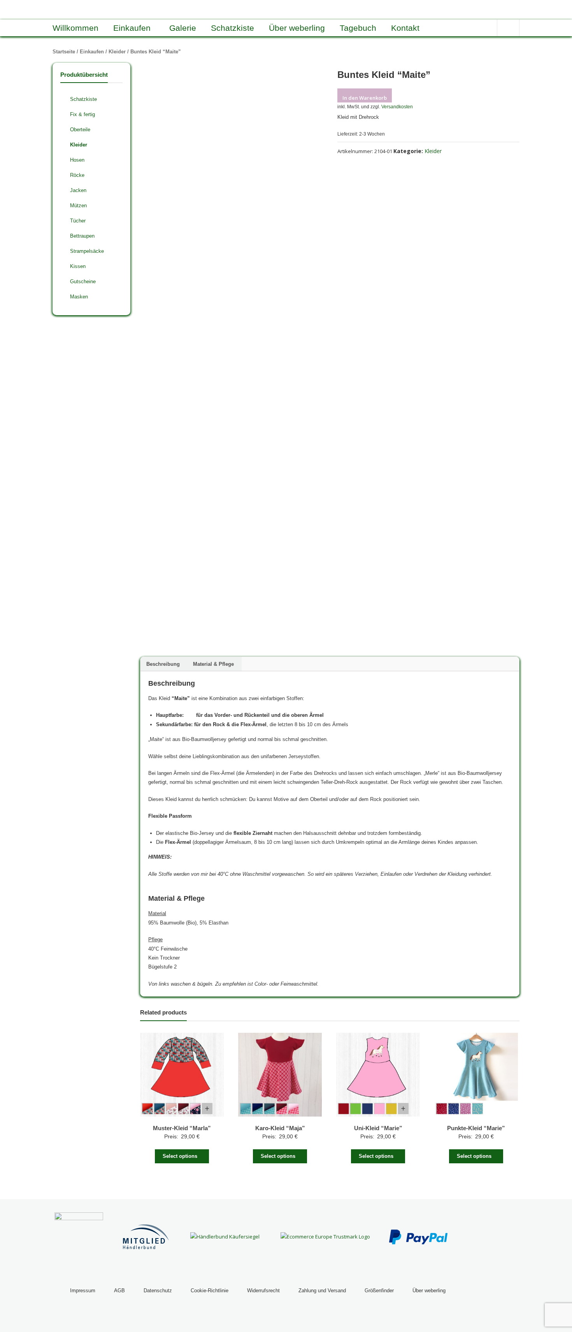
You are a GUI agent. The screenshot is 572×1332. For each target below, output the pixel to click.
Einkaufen (132, 27)
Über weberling (297, 27)
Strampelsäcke (87, 251)
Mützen (78, 205)
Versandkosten (397, 106)
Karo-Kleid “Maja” (280, 1128)
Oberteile (80, 129)
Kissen (78, 266)
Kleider (117, 52)
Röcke (77, 175)
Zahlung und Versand (322, 1290)
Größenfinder (379, 1290)
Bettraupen (82, 236)
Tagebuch (358, 27)
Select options (180, 1156)
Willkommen (75, 27)
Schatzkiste (232, 27)
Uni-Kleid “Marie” (378, 1128)
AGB (119, 1290)
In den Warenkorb (364, 97)
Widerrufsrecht (263, 1290)
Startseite (64, 52)
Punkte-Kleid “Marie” (476, 1128)
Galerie (182, 27)
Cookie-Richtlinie (209, 1290)
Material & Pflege (213, 664)
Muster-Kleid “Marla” (182, 1128)
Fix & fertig (82, 114)
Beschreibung (163, 664)
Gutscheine (83, 281)
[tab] (163, 664)
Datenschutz (158, 1290)
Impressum (82, 1290)
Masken (79, 297)
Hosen (77, 160)
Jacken (78, 190)
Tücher (78, 221)
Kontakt (405, 27)
